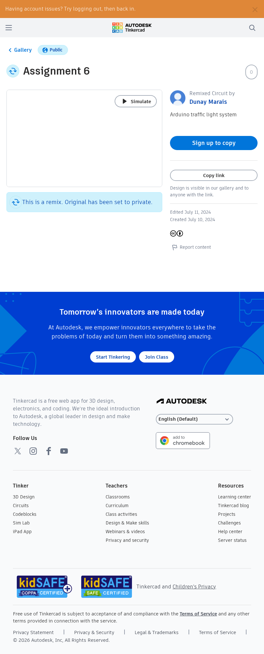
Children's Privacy (194, 586)
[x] (18, 451)
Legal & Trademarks (157, 632)
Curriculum (117, 505)
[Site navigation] (9, 27)
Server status (232, 540)
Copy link (213, 175)
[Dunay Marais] (177, 98)
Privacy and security (127, 540)
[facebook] (48, 451)
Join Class (156, 357)
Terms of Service (198, 613)
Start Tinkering (113, 357)
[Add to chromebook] (183, 440)
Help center (230, 531)
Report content (195, 247)
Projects (226, 514)
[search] (252, 27)
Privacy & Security (94, 632)
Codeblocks (24, 514)
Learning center (234, 497)
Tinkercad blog (233, 505)
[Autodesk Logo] (182, 402)
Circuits (21, 505)
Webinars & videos (125, 531)
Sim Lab (21, 523)
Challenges (229, 523)
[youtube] (64, 451)
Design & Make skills (127, 523)
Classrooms (118, 497)
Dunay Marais (208, 102)
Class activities (121, 514)
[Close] (255, 9)
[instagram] (33, 451)
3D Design (23, 497)
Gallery (23, 50)
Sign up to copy (214, 143)
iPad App (22, 531)
